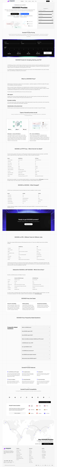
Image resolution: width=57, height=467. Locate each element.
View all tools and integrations (44, 402)
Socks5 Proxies (18, 452)
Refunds (30, 459)
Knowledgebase (44, 452)
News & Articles (44, 451)
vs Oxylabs (43, 456)
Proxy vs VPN (30, 462)
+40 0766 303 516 (8, 460)
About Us (30, 454)
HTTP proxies (41, 179)
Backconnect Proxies (19, 454)
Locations (29, 1)
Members (48, 1)
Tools (35, 1)
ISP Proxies (17, 451)
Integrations (30, 452)
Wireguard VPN (18, 455)
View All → (17, 459)
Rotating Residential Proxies (19, 458)
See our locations (17, 413)
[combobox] (12, 43)
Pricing (26, 1)
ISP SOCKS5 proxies (38, 293)
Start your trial (28, 224)
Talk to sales (39, 443)
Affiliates (30, 455)
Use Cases (30, 451)
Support (33, 1)
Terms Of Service (31, 458)
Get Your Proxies (46, 443)
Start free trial (14, 13)
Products (22, 1)
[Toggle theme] (52, 1)
